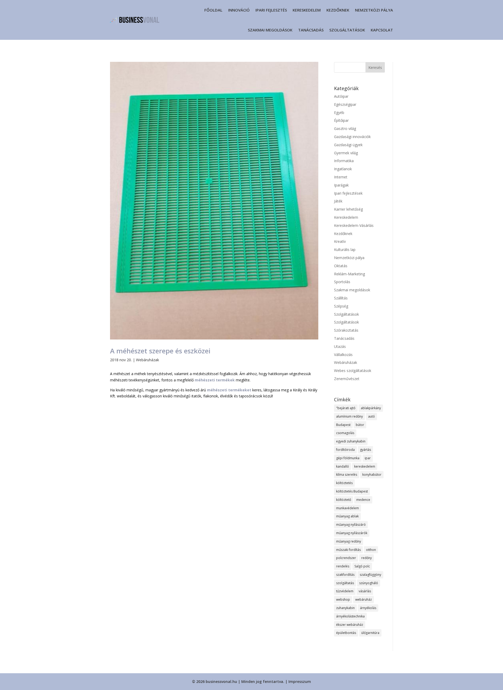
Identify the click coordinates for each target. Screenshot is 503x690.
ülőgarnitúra (370, 633)
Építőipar (341, 120)
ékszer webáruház (349, 624)
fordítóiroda (345, 449)
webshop (343, 599)
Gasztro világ (345, 128)
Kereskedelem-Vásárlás (354, 225)
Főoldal (213, 10)
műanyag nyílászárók (351, 533)
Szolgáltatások (347, 29)
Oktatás (340, 265)
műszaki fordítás (348, 549)
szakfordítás (345, 574)
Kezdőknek (337, 10)
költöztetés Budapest (352, 491)
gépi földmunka (347, 458)
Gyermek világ (346, 152)
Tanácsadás (311, 29)
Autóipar (341, 96)
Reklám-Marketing (349, 273)
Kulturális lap (345, 249)
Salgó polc (362, 566)
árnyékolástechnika (350, 616)
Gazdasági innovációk (352, 136)
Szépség (341, 306)
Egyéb (339, 112)
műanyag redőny (348, 541)
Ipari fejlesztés (271, 10)
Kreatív (340, 241)
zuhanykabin (345, 608)
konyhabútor (371, 474)
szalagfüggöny (370, 574)
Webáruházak (147, 359)
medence (363, 499)
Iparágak (341, 185)
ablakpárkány (371, 408)
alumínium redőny (349, 416)
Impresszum (299, 681)
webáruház (363, 599)
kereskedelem (364, 466)
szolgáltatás (345, 583)
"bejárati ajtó (346, 408)
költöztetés (344, 483)
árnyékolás (368, 608)
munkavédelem (347, 508)
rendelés (342, 566)
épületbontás (346, 633)
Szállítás (341, 297)
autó (371, 416)
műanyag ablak (347, 516)
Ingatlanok (343, 168)
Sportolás (342, 281)
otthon (371, 549)
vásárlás (365, 591)
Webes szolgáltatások (352, 370)
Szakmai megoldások (270, 29)
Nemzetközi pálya (374, 10)
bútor (360, 425)
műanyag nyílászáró (351, 524)
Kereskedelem (307, 10)
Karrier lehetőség (348, 209)
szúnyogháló (368, 583)
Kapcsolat (382, 29)
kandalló (342, 466)
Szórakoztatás (346, 330)
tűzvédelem (344, 591)
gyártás (365, 449)
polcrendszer (346, 558)
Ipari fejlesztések (348, 193)
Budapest (343, 425)
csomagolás (345, 433)
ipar (368, 458)
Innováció (239, 10)
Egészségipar (345, 104)
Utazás (340, 346)
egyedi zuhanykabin (350, 441)
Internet (340, 176)
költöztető (343, 499)
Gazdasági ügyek (348, 144)
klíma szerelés (346, 474)
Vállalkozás (343, 354)
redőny (366, 558)
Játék (338, 201)
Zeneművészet (346, 378)
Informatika (344, 160)
